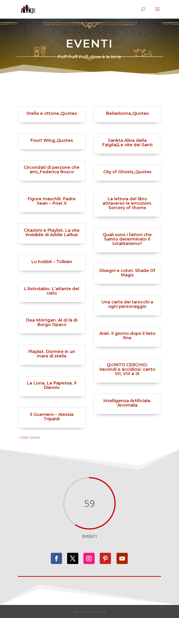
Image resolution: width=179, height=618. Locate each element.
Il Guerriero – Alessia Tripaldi (51, 416)
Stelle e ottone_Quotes (51, 113)
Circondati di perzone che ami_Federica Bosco (51, 169)
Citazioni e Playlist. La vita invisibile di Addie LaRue (51, 232)
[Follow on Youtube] (122, 558)
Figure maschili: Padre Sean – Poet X (52, 201)
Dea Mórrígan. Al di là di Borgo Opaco (51, 322)
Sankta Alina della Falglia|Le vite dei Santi (127, 142)
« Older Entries (29, 437)
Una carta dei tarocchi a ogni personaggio (127, 304)
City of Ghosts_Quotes (127, 171)
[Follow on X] (72, 558)
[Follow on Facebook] (56, 558)
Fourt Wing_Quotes (51, 140)
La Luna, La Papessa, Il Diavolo (51, 385)
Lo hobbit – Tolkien (51, 261)
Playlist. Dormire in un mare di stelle (51, 354)
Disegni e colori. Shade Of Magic (127, 273)
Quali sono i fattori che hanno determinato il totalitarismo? (127, 239)
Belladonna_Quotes (127, 113)
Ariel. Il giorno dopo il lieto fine (127, 335)
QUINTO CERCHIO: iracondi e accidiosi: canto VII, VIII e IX (127, 369)
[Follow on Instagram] (89, 558)
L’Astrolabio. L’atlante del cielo (51, 291)
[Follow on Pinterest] (105, 558)
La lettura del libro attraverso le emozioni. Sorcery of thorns (127, 203)
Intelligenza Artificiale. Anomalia (127, 403)
